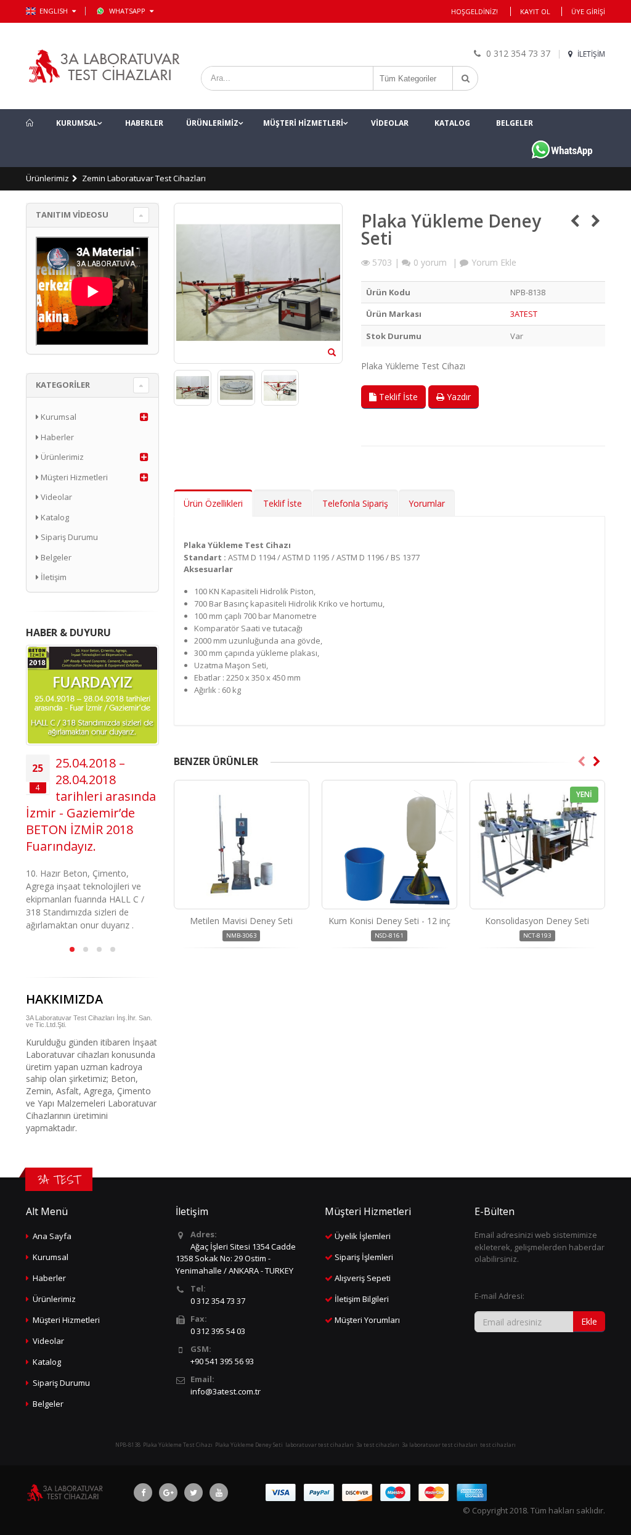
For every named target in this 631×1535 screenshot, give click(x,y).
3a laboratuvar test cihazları (440, 1445)
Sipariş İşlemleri (364, 1257)
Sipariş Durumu (68, 536)
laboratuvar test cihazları (319, 1445)
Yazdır (457, 397)
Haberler (56, 437)
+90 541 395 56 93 (222, 1361)
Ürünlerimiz (47, 178)
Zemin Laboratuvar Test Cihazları (144, 178)
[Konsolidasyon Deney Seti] (537, 844)
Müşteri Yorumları (367, 1319)
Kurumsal (57, 416)
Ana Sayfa (52, 1236)
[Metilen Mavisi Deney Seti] (241, 844)
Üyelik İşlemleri (363, 1236)
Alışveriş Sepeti (363, 1277)
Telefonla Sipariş (355, 503)
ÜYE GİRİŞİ (588, 11)
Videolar (55, 496)
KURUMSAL (76, 123)
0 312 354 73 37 (217, 1300)
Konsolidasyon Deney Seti (537, 921)
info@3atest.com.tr (225, 1391)
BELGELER (514, 123)
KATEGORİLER (63, 384)
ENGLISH (54, 10)
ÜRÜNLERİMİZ (212, 123)
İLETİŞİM (590, 54)
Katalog (54, 517)
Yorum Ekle (493, 262)
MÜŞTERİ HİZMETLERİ (303, 123)
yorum (430, 262)
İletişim (53, 577)
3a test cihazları (377, 1445)
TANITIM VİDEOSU (72, 214)
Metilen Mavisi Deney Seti (241, 921)
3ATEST (523, 313)
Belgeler (55, 557)
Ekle (589, 1321)
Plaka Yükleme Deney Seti (249, 1445)
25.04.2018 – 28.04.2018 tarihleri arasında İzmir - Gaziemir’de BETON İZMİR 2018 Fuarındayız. (91, 804)
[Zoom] (332, 353)
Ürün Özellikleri (213, 503)
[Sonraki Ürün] (595, 221)
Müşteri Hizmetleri (73, 477)
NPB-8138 (127, 1445)
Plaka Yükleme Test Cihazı (178, 1445)
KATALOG (452, 123)
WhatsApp (128, 10)
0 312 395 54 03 (217, 1330)
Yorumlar (427, 503)
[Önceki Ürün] (574, 221)
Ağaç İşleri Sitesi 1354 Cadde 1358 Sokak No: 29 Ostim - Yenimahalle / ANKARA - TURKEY (236, 1258)
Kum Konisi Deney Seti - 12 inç (389, 921)
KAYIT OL (535, 11)
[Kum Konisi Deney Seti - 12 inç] (389, 844)
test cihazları (498, 1445)
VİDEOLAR (390, 123)
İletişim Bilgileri (362, 1298)
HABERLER (144, 123)
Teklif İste (397, 397)
